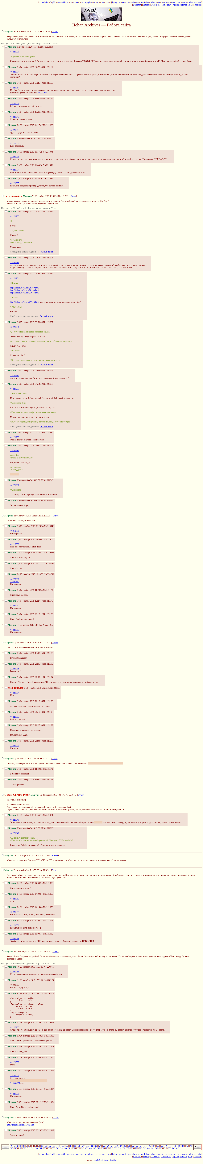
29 (121, 1146)
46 (191, 1146)
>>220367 (14, 581)
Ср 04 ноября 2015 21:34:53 (25, 741)
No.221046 (71, 795)
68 (99, 1148)
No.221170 (48, 590)
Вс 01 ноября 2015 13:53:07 (21, 31)
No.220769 (49, 574)
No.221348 (48, 500)
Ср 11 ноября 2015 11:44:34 (25, 165)
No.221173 (48, 601)
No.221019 (49, 1130)
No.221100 (48, 47)
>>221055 (14, 912)
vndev (190, 2)
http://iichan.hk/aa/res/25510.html (24, 302)
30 (125, 1146)
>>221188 (14, 630)
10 (42, 1146)
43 (179, 1146)
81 (152, 1148)
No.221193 (48, 664)
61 (70, 1148)
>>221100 (42, 92)
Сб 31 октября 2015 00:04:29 (26, 1070)
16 (67, 1146)
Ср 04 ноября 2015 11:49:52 (25, 769)
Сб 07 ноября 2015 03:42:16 (25, 273)
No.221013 (49, 1070)
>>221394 (14, 170)
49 (20, 1148)
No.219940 (49, 526)
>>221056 (14, 925)
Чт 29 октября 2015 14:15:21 (22, 951)
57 (53, 1148)
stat (199, 2)
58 (57, 1148)
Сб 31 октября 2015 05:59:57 (22, 1117)
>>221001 (14, 1075)
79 (144, 1148)
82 (157, 1148)
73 (119, 1148)
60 (65, 1148)
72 (115, 1148)
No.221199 (48, 725)
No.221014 (49, 1089)
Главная (197, 5)
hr (55, 2)
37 (154, 1146)
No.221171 (44, 758)
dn (142, 2)
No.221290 (48, 432)
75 (128, 1148)
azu (137, 2)
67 (94, 1148)
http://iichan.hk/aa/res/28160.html (24, 288)
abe (133, 2)
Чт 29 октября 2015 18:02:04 (25, 993)
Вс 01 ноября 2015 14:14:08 (25, 907)
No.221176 (48, 779)
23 (96, 1146)
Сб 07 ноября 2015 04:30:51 (25, 445)
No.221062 (48, 934)
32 (133, 1146)
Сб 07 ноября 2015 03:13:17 (25, 257)
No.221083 (45, 855)
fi (144, 2)
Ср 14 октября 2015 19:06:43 (26, 552)
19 (79, 1146)
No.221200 (48, 741)
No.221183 (45, 642)
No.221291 (48, 445)
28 (116, 1146)
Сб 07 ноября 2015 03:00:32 (25, 211)
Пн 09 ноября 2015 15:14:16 (25, 138)
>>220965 (14, 971)
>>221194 (14, 693)
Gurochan (155, 5)
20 (83, 1146)
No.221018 (46, 1117)
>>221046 (14, 820)
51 (28, 1148)
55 (45, 1148)
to (171, 2)
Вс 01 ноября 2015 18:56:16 (25, 815)
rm (162, 2)
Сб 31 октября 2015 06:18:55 (26, 1130)
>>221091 (14, 52)
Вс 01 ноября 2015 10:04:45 (34, 795)
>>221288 (14, 437)
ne (77, 2)
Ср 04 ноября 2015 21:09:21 (25, 677)
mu (74, 2)
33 (137, 1146)
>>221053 (14, 899)
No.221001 (49, 1046)
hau (147, 2)
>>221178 (14, 117)
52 (32, 1148)
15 (63, 1146)
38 (158, 1146)
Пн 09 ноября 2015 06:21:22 (25, 500)
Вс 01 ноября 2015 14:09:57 (25, 894)
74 (123, 1148)
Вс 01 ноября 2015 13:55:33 (21, 870)
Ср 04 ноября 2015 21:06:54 (25, 664)
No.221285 (48, 257)
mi (71, 2)
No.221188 (48, 614)
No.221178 (48, 98)
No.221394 (48, 152)
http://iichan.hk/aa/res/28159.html (24, 290)
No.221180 (48, 112)
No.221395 (48, 165)
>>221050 (14, 143)
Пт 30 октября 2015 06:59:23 (26, 1022)
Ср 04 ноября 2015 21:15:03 (25, 712)
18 (75, 1146)
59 (61, 1148)
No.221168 (48, 83)
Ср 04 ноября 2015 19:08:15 (25, 653)
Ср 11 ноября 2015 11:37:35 (25, 152)
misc (179, 2)
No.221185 (48, 653)
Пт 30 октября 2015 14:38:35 (26, 1036)
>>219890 (14, 531)
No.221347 (48, 480)
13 (54, 1146)
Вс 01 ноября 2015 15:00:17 (25, 934)
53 (36, 1148)
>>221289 (14, 450)
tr (125, 2)
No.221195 (55, 688)
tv (106, 2)
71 (111, 1148)
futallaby (113, 1160)
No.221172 (48, 769)
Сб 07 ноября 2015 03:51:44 (25, 322)
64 (82, 1148)
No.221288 (48, 370)
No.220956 (45, 951)
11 (46, 1146)
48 (16, 1148)
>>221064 (14, 103)
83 (161, 1148)
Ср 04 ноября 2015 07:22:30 (25, 67)
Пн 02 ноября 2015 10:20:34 (21, 855)
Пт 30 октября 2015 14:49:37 (26, 1046)
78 (140, 1148)
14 (58, 1146)
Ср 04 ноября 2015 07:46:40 (25, 83)
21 (87, 1146)
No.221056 (48, 907)
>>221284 (14, 278)
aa (130, 2)
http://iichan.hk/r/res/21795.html (20, 1125)
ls (153, 2)
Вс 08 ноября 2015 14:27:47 (25, 125)
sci (95, 2)
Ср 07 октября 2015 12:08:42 (26, 539)
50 (24, 1148)
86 (173, 1148)
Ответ (55, 31)
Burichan (137, 5)
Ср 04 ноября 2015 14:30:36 (25, 779)
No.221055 (48, 894)
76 (132, 1148)
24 (100, 1146)
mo (123, 2)
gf (53, 2)
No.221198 (48, 712)
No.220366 (49, 552)
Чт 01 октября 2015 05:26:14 (22, 516)
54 (41, 1148)
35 (145, 1146)
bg (113, 2)
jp (151, 2)
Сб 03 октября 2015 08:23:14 (26, 526)
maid (62, 2)
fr (50, 2)
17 (71, 1146)
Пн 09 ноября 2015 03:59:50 (25, 480)
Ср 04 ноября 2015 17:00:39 (25, 112)
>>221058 (14, 938)
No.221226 (63, 196)
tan (169, 2)
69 (103, 1148)
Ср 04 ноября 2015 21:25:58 (25, 725)
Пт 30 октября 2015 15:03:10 (26, 1057)
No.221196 (48, 701)
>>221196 (14, 717)
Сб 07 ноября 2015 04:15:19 (25, 432)
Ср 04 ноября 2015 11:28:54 (25, 590)
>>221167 (14, 88)
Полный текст (46, 252)
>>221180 (14, 130)
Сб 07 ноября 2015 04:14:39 (25, 384)
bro (47, 2)
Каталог (183, 5)
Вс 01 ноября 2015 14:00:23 (25, 883)
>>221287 (14, 389)
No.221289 (48, 384)
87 (177, 1148)
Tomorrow (166, 5)
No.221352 (48, 138)
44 (183, 1146)
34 (141, 1146)
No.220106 (49, 539)
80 (148, 1148)
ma (155, 2)
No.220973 (49, 980)
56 (49, 1148)
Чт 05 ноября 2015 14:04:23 (25, 625)
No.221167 (48, 67)
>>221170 (14, 605)
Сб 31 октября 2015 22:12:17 (26, 1102)
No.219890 (45, 516)
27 (112, 1146)
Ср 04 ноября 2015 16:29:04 (25, 98)
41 (170, 1146)
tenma (184, 2)
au (120, 2)
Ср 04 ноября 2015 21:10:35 (29, 688)
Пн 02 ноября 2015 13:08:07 (25, 828)
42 (174, 1146)
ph (89, 2)
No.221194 (48, 677)
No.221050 (45, 31)
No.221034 (49, 1102)
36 (150, 1146)
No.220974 (49, 993)
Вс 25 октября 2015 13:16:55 (25, 574)
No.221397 (48, 178)
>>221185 (14, 668)
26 (108, 1146)
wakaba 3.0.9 (98, 1160)
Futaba (146, 5)
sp (98, 2)
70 (107, 1148)
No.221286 (48, 273)
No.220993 (49, 1022)
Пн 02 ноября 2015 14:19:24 (25, 47)
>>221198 (14, 745)
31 (129, 1146)
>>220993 (15, 1083)
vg (116, 2)
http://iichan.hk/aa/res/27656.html (24, 293)
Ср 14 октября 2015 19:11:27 (25, 563)
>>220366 (14, 579)
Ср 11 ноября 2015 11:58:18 (25, 178)
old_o (83, 2)
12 (50, 1146)
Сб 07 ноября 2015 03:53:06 (25, 370)
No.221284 (48, 211)
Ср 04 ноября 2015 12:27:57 (25, 601)
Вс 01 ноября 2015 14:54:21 (25, 920)
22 (92, 1146)
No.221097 (48, 828)
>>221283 (14, 216)
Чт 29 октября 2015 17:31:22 (25, 980)
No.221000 (49, 1036)
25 (104, 1146)
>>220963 (14, 1027)
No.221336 (48, 125)
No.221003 (49, 1057)
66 (90, 1148)
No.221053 (48, 883)
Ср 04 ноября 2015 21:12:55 (25, 701)
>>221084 (14, 72)
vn (174, 2)
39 (162, 1146)
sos (165, 2)
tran (102, 2)
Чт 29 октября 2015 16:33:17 (25, 967)
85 (169, 1148)
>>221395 (14, 183)
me (159, 2)
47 (12, 1148)
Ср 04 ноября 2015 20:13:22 (25, 614)
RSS (190, 5)
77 (136, 1148)
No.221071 (48, 815)
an (43, 2)
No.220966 (49, 967)
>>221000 (14, 1062)
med (67, 2)
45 (187, 1146)
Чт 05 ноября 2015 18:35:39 (31, 196)
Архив (176, 5)
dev (196, 2)
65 (86, 1148)
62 (74, 1148)
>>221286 (14, 327)
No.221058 (48, 920)
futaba (106, 1160)
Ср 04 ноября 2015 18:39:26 (21, 642)
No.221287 (48, 322)
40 (166, 1146)
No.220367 (49, 563)
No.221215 (48, 625)
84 (165, 1148)
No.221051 (45, 870)
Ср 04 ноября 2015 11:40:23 (21, 758)
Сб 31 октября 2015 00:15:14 (26, 1089)
